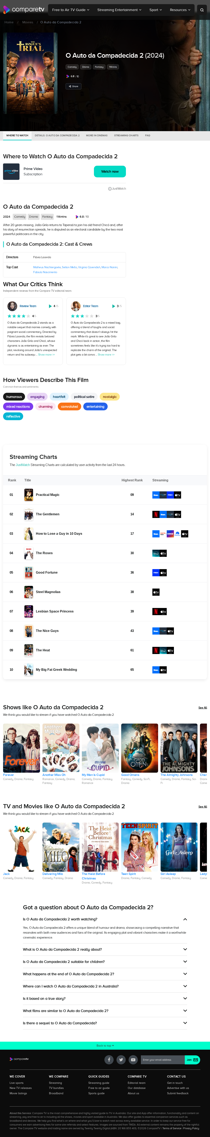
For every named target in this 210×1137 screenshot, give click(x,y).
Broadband (56, 1093)
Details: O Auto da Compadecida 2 (57, 135)
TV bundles (56, 1088)
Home (9, 22)
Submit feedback (177, 1093)
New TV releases (21, 1088)
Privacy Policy (191, 1128)
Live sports (17, 1082)
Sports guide (96, 1093)
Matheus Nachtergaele (47, 267)
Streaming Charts (126, 135)
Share (75, 86)
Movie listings (18, 1093)
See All (203, 707)
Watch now (110, 171)
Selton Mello (69, 267)
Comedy (72, 67)
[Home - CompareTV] (24, 10)
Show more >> (46, 354)
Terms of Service (171, 1128)
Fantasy (99, 67)
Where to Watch (17, 135)
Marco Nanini (109, 267)
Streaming (55, 1082)
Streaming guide (98, 1082)
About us (133, 1093)
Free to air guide (99, 1088)
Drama (85, 67)
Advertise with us (178, 1088)
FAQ (147, 135)
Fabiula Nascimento (45, 272)
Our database (137, 1088)
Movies (27, 22)
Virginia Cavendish (89, 267)
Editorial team (136, 1082)
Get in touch (175, 1082)
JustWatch (119, 188)
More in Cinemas (97, 135)
